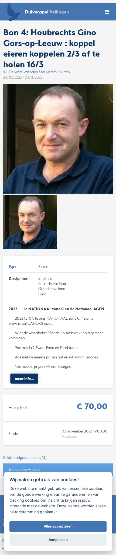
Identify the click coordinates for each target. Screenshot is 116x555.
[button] (58, 457)
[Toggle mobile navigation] (107, 12)
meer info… (24, 378)
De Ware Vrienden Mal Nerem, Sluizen (39, 71)
